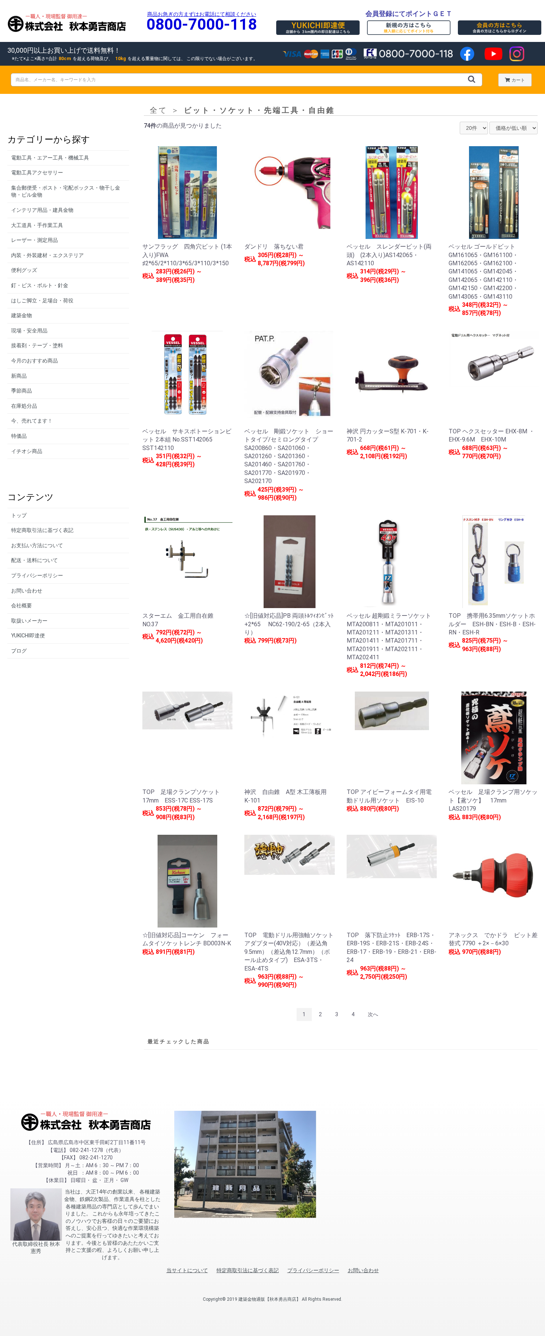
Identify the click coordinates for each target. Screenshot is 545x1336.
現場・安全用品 (29, 331)
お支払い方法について (37, 545)
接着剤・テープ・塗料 (37, 345)
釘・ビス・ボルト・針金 (39, 285)
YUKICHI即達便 (28, 636)
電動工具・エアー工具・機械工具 (50, 158)
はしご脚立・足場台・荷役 (42, 300)
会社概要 (21, 605)
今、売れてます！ (32, 421)
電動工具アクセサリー (37, 172)
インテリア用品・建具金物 (42, 210)
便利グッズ (24, 270)
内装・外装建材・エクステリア (47, 255)
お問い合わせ (26, 591)
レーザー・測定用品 (34, 240)
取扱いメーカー (29, 621)
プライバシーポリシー (37, 575)
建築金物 (21, 315)
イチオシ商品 (26, 451)
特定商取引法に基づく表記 (42, 530)
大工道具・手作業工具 (37, 225)
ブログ (19, 651)
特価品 (19, 436)
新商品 (19, 376)
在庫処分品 (24, 406)
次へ (373, 1014)
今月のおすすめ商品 (34, 361)
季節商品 (21, 391)
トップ (19, 515)
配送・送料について (34, 560)
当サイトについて (187, 1270)
